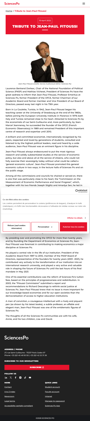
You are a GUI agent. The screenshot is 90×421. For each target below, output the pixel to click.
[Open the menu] (84, 3)
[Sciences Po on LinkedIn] (5, 377)
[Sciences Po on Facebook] (15, 377)
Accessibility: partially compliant (18, 406)
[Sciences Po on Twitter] (10, 377)
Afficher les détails (75, 218)
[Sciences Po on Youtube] (29, 377)
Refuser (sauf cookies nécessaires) (16, 226)
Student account (52, 387)
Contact (8, 387)
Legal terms (9, 401)
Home (9, 11)
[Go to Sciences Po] (16, 339)
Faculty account (52, 392)
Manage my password (55, 401)
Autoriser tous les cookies (73, 227)
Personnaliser (43, 227)
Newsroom (9, 396)
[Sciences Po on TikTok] (25, 377)
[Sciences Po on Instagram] (20, 377)
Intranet (48, 396)
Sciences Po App (52, 406)
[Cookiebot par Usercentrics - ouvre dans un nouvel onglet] (77, 191)
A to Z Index (9, 392)
